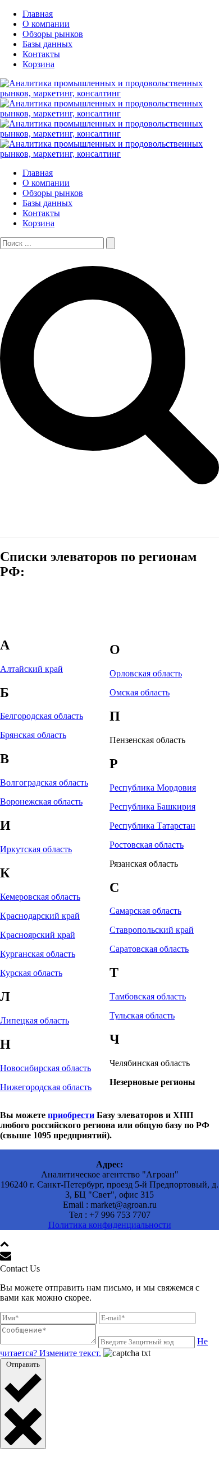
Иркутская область (36, 849)
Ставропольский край (152, 929)
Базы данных (47, 44)
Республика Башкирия (152, 806)
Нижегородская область (46, 1087)
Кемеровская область (40, 896)
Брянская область (33, 735)
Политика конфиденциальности (109, 1225)
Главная (37, 13)
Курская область (31, 973)
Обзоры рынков (52, 34)
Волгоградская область (44, 782)
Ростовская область (147, 844)
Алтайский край (31, 669)
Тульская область (142, 1015)
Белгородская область (41, 716)
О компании (46, 24)
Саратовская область (149, 949)
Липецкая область (34, 1020)
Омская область (140, 692)
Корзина (38, 64)
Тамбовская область (148, 996)
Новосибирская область (45, 1068)
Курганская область (37, 954)
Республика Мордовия (153, 787)
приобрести (71, 1115)
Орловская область (146, 673)
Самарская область (145, 910)
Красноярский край (37, 935)
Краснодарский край (40, 915)
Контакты (41, 54)
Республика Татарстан (152, 825)
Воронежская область (41, 801)
